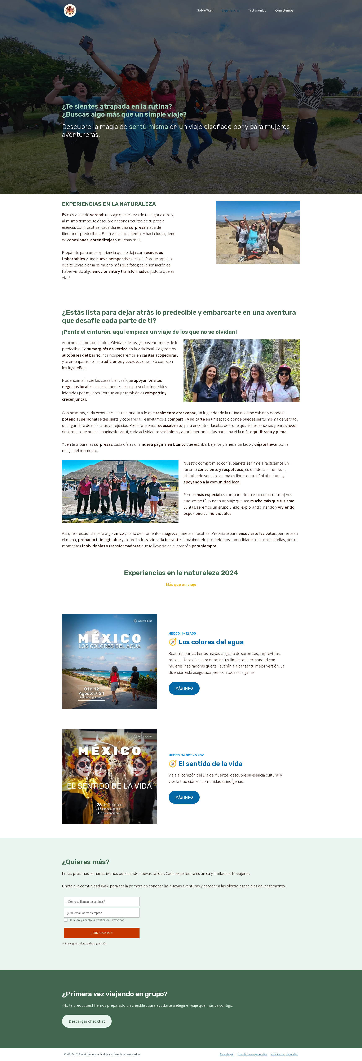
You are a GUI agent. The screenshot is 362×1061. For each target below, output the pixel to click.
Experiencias (231, 10)
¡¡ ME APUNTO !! (101, 932)
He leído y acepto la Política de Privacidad (96, 920)
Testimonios (257, 10)
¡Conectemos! (284, 10)
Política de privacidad (284, 1054)
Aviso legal (226, 1054)
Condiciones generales (252, 1054)
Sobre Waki (205, 10)
